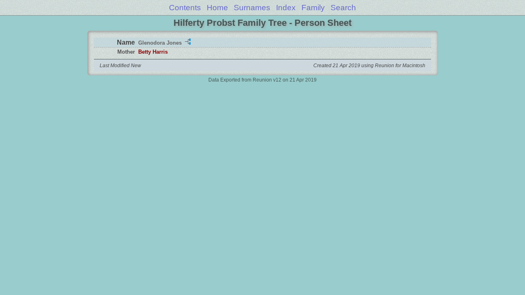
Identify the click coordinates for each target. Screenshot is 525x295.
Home (217, 7)
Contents (185, 7)
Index (286, 7)
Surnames (252, 7)
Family (313, 7)
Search (343, 7)
